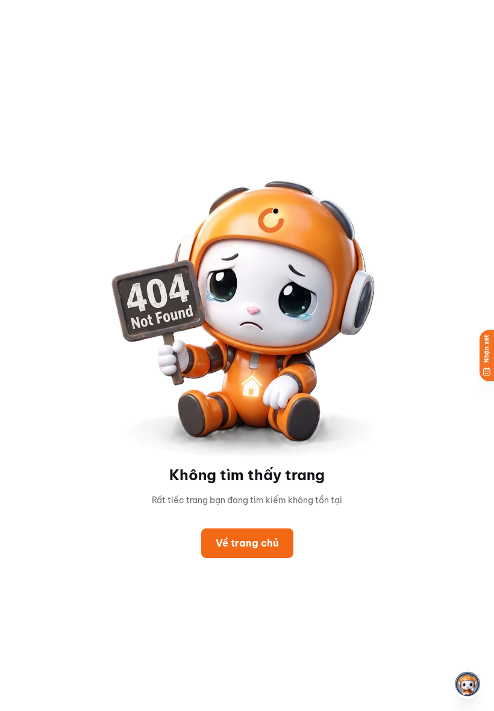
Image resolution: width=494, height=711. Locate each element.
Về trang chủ (247, 543)
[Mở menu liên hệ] (467, 684)
